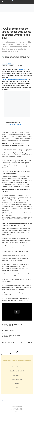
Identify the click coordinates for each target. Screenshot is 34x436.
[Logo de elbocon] (17, 0)
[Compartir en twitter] (6, 325)
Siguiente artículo (4, 354)
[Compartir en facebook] (3, 325)
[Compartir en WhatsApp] (10, 325)
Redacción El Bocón (8, 64)
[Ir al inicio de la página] (17, 351)
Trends (4, 23)
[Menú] (2, 2)
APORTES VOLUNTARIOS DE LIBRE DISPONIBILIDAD (12, 336)
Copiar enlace (18, 324)
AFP (3, 333)
